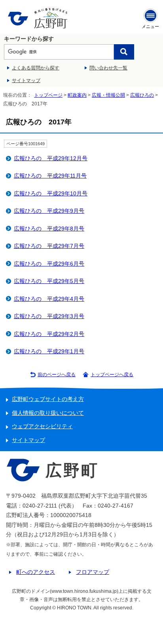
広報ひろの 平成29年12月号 (50, 158)
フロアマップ (92, 572)
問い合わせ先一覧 (108, 68)
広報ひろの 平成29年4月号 (49, 299)
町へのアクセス (35, 572)
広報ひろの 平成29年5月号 (49, 281)
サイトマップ (26, 80)
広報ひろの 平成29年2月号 (49, 334)
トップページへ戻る (112, 374)
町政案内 (77, 95)
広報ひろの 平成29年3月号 (49, 316)
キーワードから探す (29, 39)
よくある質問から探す (35, 68)
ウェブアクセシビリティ (42, 426)
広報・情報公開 (108, 95)
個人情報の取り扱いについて (48, 413)
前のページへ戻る (57, 374)
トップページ (48, 95)
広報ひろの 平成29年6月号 (49, 264)
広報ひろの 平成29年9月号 (49, 211)
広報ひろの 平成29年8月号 (49, 229)
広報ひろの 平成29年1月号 (49, 351)
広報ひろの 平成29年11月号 (50, 176)
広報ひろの (142, 95)
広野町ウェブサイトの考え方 (48, 399)
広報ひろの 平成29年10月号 (50, 194)
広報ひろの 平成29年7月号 (49, 246)
